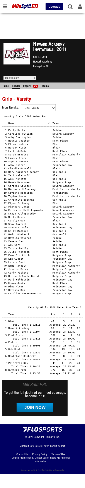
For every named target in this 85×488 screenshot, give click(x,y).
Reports (30, 85)
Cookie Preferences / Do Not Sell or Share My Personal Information (41, 459)
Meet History (12, 77)
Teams (45, 85)
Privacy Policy (39, 454)
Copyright (39, 437)
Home (6, 85)
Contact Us (22, 454)
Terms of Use (58, 454)
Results (16, 85)
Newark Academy (42, 61)
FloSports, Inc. (52, 437)
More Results (10, 107)
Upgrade (54, 6)
